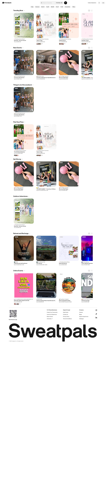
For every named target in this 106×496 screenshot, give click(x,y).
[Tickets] (99, 3)
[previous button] (89, 11)
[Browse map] (65, 2)
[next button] (92, 11)
